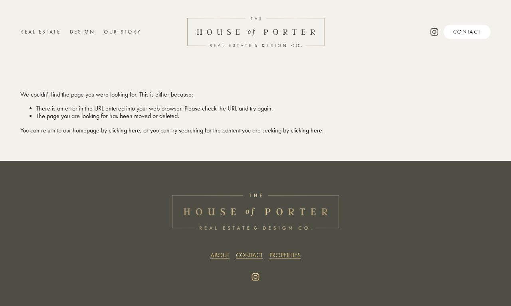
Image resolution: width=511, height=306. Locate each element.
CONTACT (467, 31)
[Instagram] (434, 32)
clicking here (124, 130)
